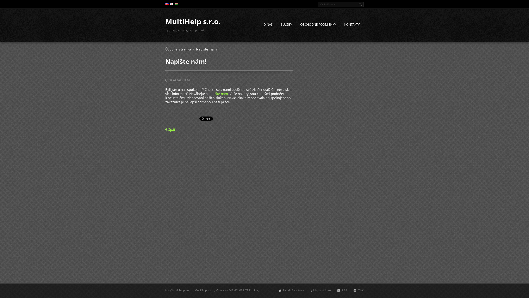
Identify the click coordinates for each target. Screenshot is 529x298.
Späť (171, 129)
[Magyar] (176, 3)
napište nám (218, 93)
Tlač (361, 290)
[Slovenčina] (167, 3)
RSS (344, 290)
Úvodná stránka (178, 49)
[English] (171, 3)
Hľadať (360, 4)
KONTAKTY (352, 24)
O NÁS (268, 24)
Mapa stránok (322, 290)
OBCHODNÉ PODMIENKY (318, 24)
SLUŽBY (286, 24)
